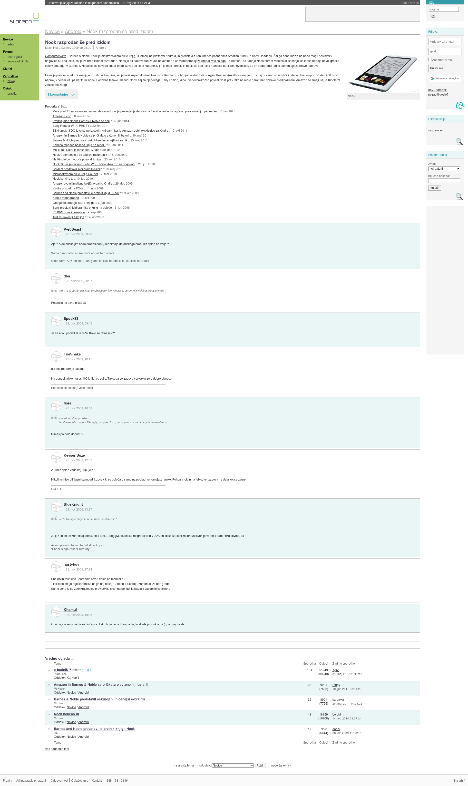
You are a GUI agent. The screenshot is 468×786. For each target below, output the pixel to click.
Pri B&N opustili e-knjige (69, 212)
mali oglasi (15, 56)
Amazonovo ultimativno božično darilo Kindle (82, 183)
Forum (8, 51)
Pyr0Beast (72, 229)
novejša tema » (281, 765)
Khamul (70, 609)
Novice (8, 39)
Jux (56, 733)
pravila (12, 93)
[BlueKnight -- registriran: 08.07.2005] (56, 506)
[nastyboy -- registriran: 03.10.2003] (56, 566)
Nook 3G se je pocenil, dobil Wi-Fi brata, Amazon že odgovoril (94, 164)
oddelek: (205, 765)
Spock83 (71, 318)
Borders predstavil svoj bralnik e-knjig (77, 169)
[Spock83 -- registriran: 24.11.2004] (56, 321)
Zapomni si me (441, 60)
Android (101, 47)
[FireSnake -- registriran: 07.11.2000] (56, 356)
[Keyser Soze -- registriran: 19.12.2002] (56, 457)
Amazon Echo (62, 116)
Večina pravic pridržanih (32, 780)
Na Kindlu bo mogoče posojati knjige (77, 159)
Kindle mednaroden (66, 198)
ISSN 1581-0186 (117, 780)
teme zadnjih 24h (19, 61)
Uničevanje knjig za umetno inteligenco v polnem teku (100, 2)
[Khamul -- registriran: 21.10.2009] (56, 612)
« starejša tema (184, 765)
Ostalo (7, 88)
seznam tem (436, 130)
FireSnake (72, 354)
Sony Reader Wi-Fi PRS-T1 (71, 125)
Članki (7, 68)
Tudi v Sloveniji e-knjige (68, 217)
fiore (67, 403)
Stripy (336, 685)
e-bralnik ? (62, 669)
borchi (336, 714)
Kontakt (97, 780)
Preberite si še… (56, 106)
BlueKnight (73, 504)
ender (336, 729)
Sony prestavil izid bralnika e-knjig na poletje (82, 207)
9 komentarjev (58, 94)
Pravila (7, 780)
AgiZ (335, 670)
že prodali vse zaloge (211, 61)
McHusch (59, 688)
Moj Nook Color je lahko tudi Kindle (76, 149)
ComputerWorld (55, 56)
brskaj (12, 81)
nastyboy (71, 564)
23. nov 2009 (70, 47)
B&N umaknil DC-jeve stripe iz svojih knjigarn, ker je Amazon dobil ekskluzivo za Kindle (110, 130)
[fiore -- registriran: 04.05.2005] (56, 406)
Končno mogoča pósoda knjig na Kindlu (79, 145)
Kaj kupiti (73, 677)
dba (67, 276)
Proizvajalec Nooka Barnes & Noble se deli (81, 121)
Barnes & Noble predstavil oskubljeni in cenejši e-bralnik (90, 140)
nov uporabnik (437, 90)
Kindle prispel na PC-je (68, 188)
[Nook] (383, 73)
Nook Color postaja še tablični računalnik (80, 154)
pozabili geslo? (438, 94)
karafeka (338, 699)
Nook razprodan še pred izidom (77, 42)
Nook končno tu (63, 178)
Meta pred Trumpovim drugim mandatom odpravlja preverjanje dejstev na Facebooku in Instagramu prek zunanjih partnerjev (135, 111)
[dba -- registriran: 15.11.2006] (56, 278)
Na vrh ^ (459, 780)
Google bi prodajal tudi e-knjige (74, 202)
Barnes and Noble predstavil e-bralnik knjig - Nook (86, 193)
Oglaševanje (79, 780)
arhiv (11, 44)
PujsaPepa (60, 674)
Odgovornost (59, 780)
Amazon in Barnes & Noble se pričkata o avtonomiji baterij (91, 135)
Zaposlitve (10, 76)
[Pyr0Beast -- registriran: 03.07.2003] (56, 231)
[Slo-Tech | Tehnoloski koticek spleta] (25, 19)
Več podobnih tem (57, 749)
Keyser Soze (74, 455)
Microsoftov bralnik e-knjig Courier (75, 174)
